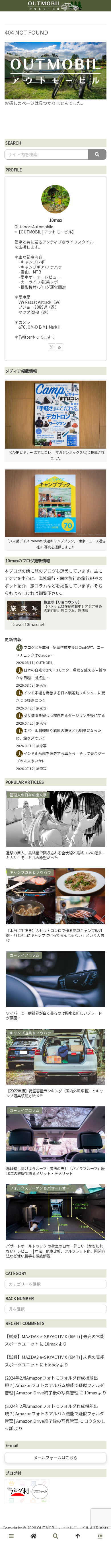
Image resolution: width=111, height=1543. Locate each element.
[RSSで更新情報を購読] (59, 347)
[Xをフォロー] (51, 347)
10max (55, 220)
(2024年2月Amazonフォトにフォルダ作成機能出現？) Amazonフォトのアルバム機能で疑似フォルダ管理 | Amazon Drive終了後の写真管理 (54, 1385)
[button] (97, 154)
